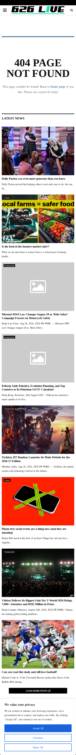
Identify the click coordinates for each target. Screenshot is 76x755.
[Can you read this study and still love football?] (38, 644)
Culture (7, 130)
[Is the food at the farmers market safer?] (38, 219)
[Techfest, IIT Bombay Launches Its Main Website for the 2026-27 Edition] (38, 429)
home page (58, 86)
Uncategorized (9, 265)
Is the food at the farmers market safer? (25, 246)
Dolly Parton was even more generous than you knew (34, 178)
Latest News (13, 118)
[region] (38, 727)
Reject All (38, 747)
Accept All (38, 728)
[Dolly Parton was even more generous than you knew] (38, 151)
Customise (38, 737)
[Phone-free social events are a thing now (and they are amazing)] (38, 501)
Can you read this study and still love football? (29, 672)
